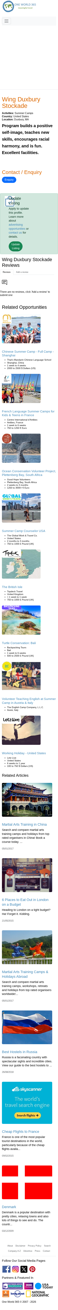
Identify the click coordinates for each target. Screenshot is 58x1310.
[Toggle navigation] (6, 21)
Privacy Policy (34, 1246)
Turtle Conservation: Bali (19, 643)
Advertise (27, 1251)
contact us (15, 232)
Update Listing (15, 246)
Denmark (9, 1207)
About (10, 1246)
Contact (46, 1251)
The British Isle (12, 587)
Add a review (22, 272)
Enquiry (9, 179)
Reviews (7, 272)
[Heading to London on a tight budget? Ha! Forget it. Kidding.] (27, 876)
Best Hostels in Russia (19, 1052)
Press (37, 1251)
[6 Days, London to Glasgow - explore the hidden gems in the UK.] (21, 565)
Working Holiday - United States (24, 753)
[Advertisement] (29, 56)
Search (47, 1246)
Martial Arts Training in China (24, 824)
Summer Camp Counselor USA (23, 531)
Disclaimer (20, 1246)
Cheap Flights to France (20, 1132)
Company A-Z (14, 1251)
